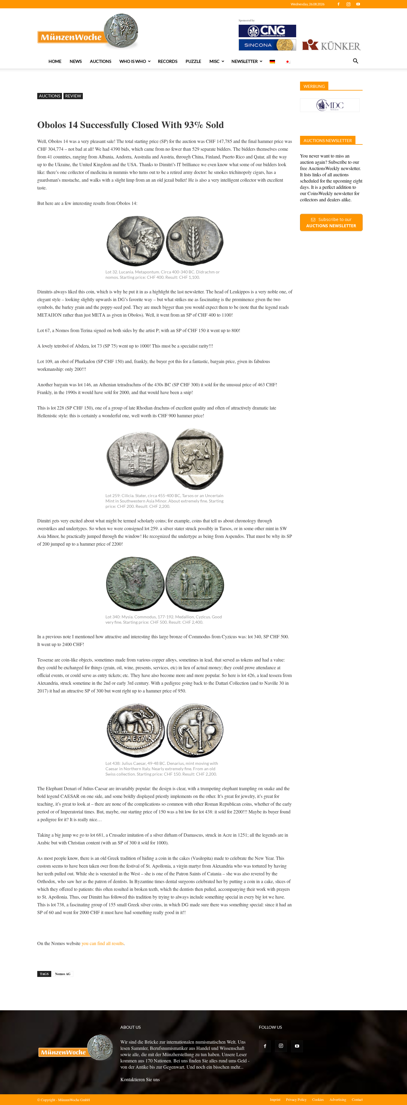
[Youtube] (358, 4)
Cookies (318, 1099)
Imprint (275, 1099)
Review (73, 95)
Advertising (338, 1099)
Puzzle (193, 61)
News (76, 61)
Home (55, 61)
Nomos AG (63, 974)
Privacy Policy (296, 1099)
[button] (355, 61)
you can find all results (103, 943)
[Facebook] (338, 4)
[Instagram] (348, 4)
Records (167, 61)
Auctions (100, 61)
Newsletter (245, 61)
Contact (357, 1099)
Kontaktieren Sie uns (140, 1079)
